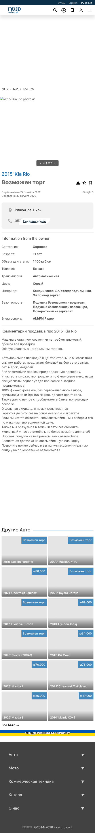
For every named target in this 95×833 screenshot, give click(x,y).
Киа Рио (28, 88)
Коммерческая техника (31, 781)
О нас (14, 808)
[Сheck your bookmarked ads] (72, 10)
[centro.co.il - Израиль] (27, 827)
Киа (15, 88)
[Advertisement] (47, 52)
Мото (14, 768)
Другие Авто (16, 530)
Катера (15, 794)
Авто (5, 88)
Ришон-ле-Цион (28, 210)
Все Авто (8, 725)
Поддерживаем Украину (47, 733)
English (73, 2)
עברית (61, 2)
